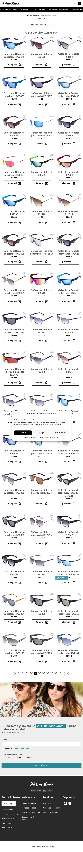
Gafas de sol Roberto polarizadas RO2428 (68, 252)
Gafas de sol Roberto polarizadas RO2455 (41, 134)
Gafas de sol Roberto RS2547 (14, 134)
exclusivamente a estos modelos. (23, 732)
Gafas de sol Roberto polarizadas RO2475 (14, 55)
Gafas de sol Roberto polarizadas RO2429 (14, 252)
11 (59, 673)
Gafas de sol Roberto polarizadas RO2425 (14, 292)
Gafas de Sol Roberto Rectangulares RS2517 (41, 252)
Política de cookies (30, 437)
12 (63, 673)
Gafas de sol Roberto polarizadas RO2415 (68, 292)
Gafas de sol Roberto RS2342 (68, 533)
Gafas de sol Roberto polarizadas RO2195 (14, 652)
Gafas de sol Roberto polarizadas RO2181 (68, 652)
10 (55, 673)
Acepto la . (17, 749)
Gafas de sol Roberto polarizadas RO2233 (68, 573)
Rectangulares (46, 15)
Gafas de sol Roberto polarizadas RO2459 (14, 95)
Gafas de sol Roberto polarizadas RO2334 (41, 491)
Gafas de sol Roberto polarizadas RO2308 (14, 533)
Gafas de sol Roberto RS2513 (41, 292)
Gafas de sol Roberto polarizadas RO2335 (14, 491)
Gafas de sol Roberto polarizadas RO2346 (68, 452)
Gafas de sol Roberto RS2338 (14, 573)
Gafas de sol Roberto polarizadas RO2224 (14, 612)
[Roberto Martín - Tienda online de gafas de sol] (10, 4)
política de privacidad (20, 749)
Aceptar (23, 433)
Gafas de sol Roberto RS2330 (41, 573)
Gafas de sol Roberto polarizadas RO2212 (68, 612)
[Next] (67, 673)
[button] (69, 3)
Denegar (41, 433)
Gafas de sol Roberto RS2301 (41, 612)
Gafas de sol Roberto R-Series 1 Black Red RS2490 (14, 372)
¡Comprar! (12, 65)
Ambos (29, 757)
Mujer (19, 757)
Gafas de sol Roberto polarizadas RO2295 (41, 533)
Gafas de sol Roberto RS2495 (68, 331)
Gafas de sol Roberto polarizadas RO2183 (41, 652)
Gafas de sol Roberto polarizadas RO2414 (14, 331)
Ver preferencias (60, 433)
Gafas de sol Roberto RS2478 (41, 370)
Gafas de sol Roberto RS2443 (14, 452)
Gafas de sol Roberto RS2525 (68, 213)
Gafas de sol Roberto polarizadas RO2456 (68, 95)
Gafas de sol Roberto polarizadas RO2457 (41, 95)
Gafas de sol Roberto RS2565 (41, 55)
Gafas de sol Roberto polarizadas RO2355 (41, 452)
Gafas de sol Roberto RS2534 (68, 173)
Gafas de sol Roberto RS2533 (14, 213)
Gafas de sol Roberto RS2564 (68, 55)
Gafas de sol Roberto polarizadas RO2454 (14, 173)
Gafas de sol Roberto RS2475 (68, 370)
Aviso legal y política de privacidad (48, 437)
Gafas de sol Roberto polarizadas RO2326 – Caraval (69, 493)
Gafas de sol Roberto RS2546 (68, 134)
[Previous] (16, 673)
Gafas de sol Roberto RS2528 (41, 213)
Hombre (8, 757)
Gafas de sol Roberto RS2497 (41, 331)
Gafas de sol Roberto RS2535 (41, 173)
